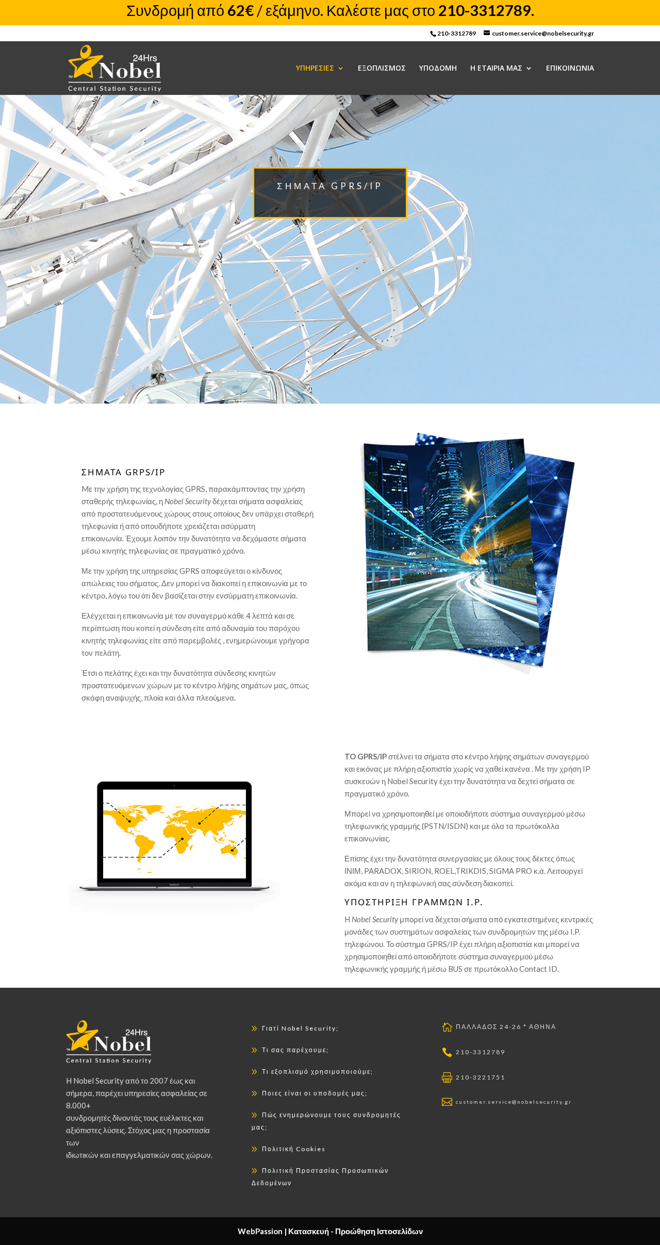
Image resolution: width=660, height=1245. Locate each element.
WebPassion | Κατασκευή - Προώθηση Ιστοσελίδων (330, 1231)
